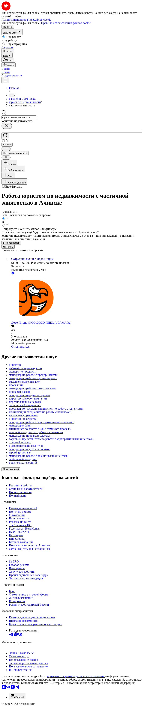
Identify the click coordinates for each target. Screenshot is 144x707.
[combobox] (19, 117)
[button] (6, 68)
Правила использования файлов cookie (66, 23)
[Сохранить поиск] (5, 136)
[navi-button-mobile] (5, 80)
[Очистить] (7, 126)
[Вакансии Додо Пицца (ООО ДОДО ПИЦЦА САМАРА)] (75, 298)
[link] (8, 60)
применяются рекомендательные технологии (76, 676)
